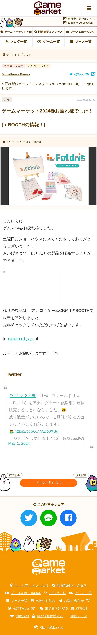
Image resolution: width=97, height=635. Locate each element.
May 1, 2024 (19, 443)
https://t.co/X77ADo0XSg (36, 431)
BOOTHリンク (21, 339)
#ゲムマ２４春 (23, 396)
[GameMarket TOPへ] (48, 567)
